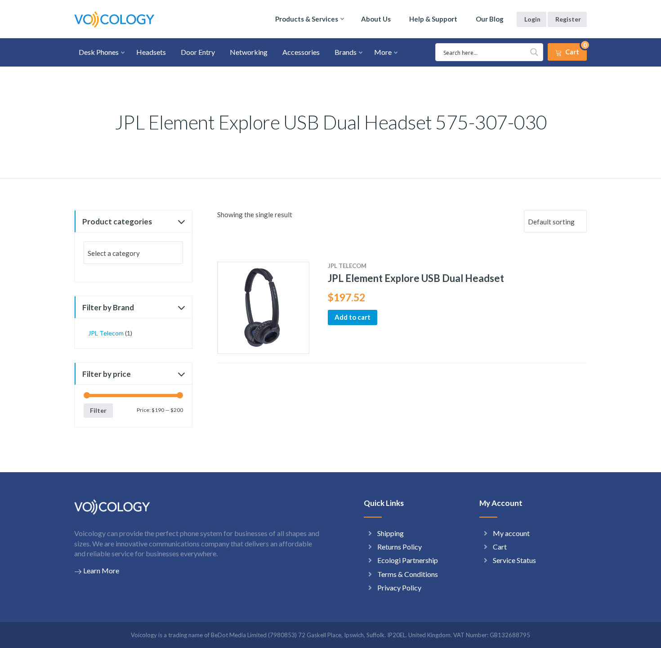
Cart (500, 546)
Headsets (151, 52)
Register (568, 19)
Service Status (514, 560)
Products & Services (306, 19)
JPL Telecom (106, 333)
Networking (249, 52)
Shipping (390, 533)
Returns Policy (399, 546)
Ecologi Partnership (407, 560)
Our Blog (490, 19)
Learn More (101, 570)
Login (532, 19)
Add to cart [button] (353, 317)
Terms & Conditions (407, 574)
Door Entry (198, 52)
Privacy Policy (399, 587)
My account (511, 533)
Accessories (301, 52)
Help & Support (433, 19)
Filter (98, 410)
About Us (376, 19)
